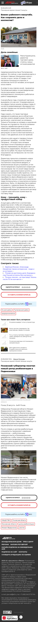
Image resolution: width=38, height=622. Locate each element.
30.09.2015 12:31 (6, 8)
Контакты (23, 552)
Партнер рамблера (18, 612)
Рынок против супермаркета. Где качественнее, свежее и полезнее (19, 329)
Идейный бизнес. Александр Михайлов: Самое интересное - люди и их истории (18, 269)
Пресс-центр (28, 542)
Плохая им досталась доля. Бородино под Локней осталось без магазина (19, 274)
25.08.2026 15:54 (6, 359)
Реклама (5, 544)
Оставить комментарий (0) (19, 295)
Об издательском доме (11, 542)
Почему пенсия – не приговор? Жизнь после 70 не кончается (19, 278)
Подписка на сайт (9, 552)
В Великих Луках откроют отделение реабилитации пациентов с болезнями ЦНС (17, 462)
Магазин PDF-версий (19, 544)
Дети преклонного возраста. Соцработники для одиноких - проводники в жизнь (18, 349)
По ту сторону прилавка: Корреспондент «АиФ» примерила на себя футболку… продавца (21, 336)
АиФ (2, 48)
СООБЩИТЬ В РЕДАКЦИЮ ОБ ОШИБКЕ (16, 555)
